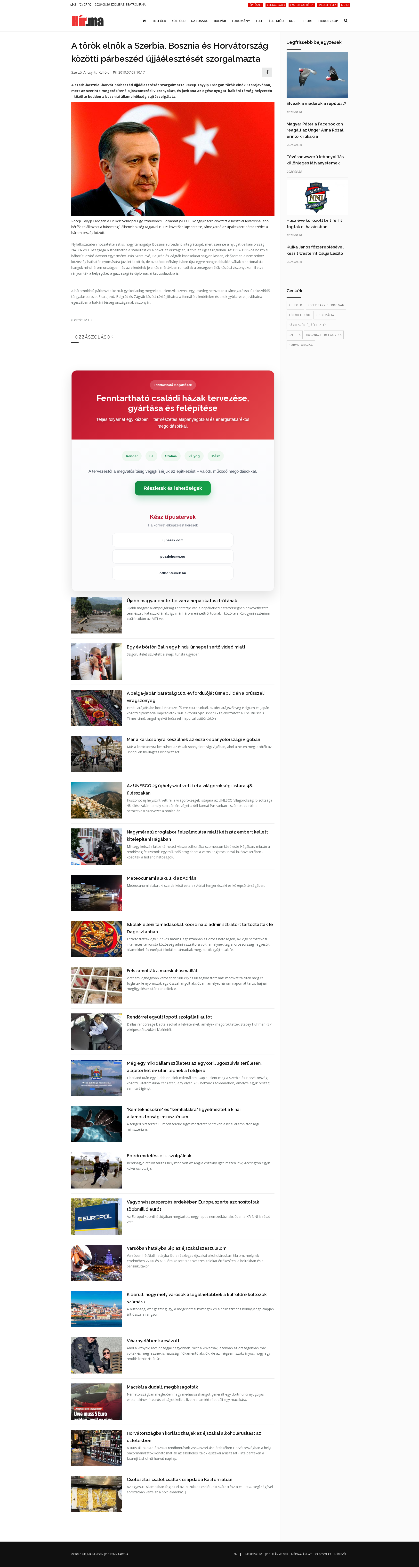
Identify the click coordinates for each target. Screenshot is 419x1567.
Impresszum (253, 1554)
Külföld (178, 21)
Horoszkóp (328, 21)
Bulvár (220, 21)
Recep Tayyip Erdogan (326, 305)
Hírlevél (340, 1554)
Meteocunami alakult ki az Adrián (161, 878)
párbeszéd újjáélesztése (308, 325)
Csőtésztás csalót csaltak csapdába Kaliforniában (179, 1479)
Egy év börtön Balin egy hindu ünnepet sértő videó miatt (186, 646)
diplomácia (324, 315)
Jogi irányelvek (276, 1554)
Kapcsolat (323, 1554)
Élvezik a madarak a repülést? (316, 103)
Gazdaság (200, 21)
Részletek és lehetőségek (173, 488)
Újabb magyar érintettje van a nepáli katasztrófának (182, 600)
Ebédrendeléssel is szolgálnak (159, 1155)
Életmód (276, 21)
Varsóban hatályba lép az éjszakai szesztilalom (176, 1248)
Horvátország (301, 345)
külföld (295, 305)
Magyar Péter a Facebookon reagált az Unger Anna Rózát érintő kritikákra (315, 130)
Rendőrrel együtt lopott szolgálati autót (169, 1016)
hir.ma (87, 1554)
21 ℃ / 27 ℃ (82, 4)
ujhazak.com (172, 540)
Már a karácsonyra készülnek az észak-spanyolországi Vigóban (193, 739)
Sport (308, 21)
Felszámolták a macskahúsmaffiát (162, 970)
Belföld (159, 21)
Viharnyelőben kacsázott (153, 1340)
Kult (293, 21)
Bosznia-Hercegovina (324, 335)
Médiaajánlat (301, 1554)
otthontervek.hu (173, 573)
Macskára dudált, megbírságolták (162, 1386)
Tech (259, 21)
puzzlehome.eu (172, 556)
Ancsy (88, 72)
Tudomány (240, 21)
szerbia (295, 335)
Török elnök (299, 315)
